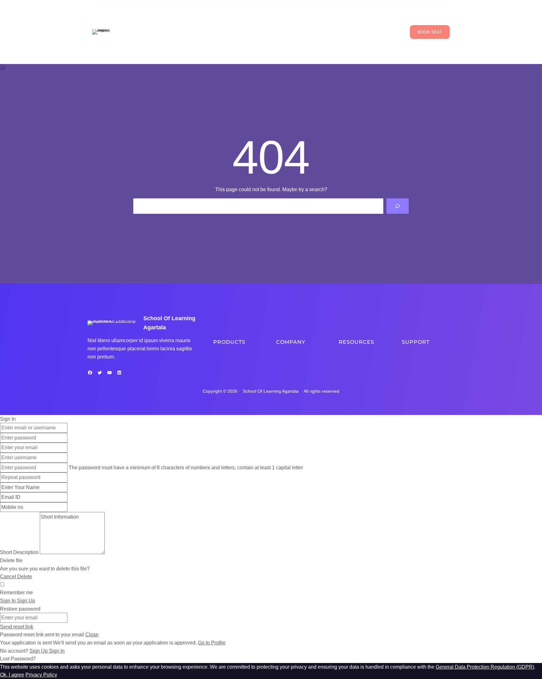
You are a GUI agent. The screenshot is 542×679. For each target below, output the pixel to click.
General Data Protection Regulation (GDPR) (485, 667)
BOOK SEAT (429, 32)
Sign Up (39, 651)
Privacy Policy (41, 674)
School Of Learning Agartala (271, 391)
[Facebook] (90, 372)
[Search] (397, 206)
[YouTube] (109, 372)
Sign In (57, 651)
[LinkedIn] (119, 372)
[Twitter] (99, 372)
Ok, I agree (12, 674)
